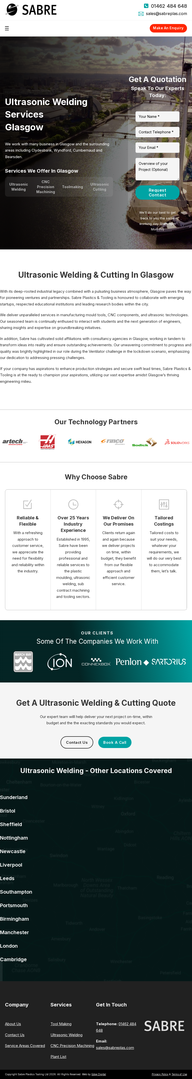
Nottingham (14, 838)
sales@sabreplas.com (166, 13)
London (9, 946)
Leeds (7, 878)
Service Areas (30, 92)
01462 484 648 (169, 6)
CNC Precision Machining (72, 1045)
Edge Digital (99, 1074)
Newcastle (13, 851)
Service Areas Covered (25, 1045)
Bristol (7, 811)
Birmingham (14, 919)
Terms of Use (179, 1074)
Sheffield (11, 824)
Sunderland (14, 797)
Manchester (14, 932)
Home (10, 92)
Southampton (16, 892)
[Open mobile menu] (7, 28)
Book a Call (114, 742)
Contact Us (77, 742)
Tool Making (61, 1023)
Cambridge (13, 959)
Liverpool (11, 865)
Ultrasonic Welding (66, 1034)
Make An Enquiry (168, 28)
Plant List (58, 1056)
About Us (13, 1023)
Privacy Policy (160, 1074)
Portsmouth (14, 905)
